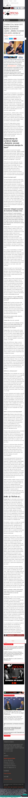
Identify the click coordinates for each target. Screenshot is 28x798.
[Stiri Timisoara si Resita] (14, 636)
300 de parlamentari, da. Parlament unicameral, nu (14, 724)
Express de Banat (7, 773)
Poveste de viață (14, 3)
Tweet (13, 640)
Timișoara (6, 1)
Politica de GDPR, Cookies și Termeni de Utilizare (10, 796)
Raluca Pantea (9, 35)
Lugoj (15, 1)
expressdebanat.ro (12, 65)
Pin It (6, 642)
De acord (25, 794)
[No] (21, 796)
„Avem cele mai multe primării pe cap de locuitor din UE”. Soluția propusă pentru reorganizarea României (12, 728)
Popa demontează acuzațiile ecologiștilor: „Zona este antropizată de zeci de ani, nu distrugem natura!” (14, 648)
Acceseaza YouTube (8, 779)
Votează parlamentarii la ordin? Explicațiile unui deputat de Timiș (14, 733)
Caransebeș (6, 3)
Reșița (10, 1)
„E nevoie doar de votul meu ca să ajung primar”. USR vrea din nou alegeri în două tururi (14, 713)
